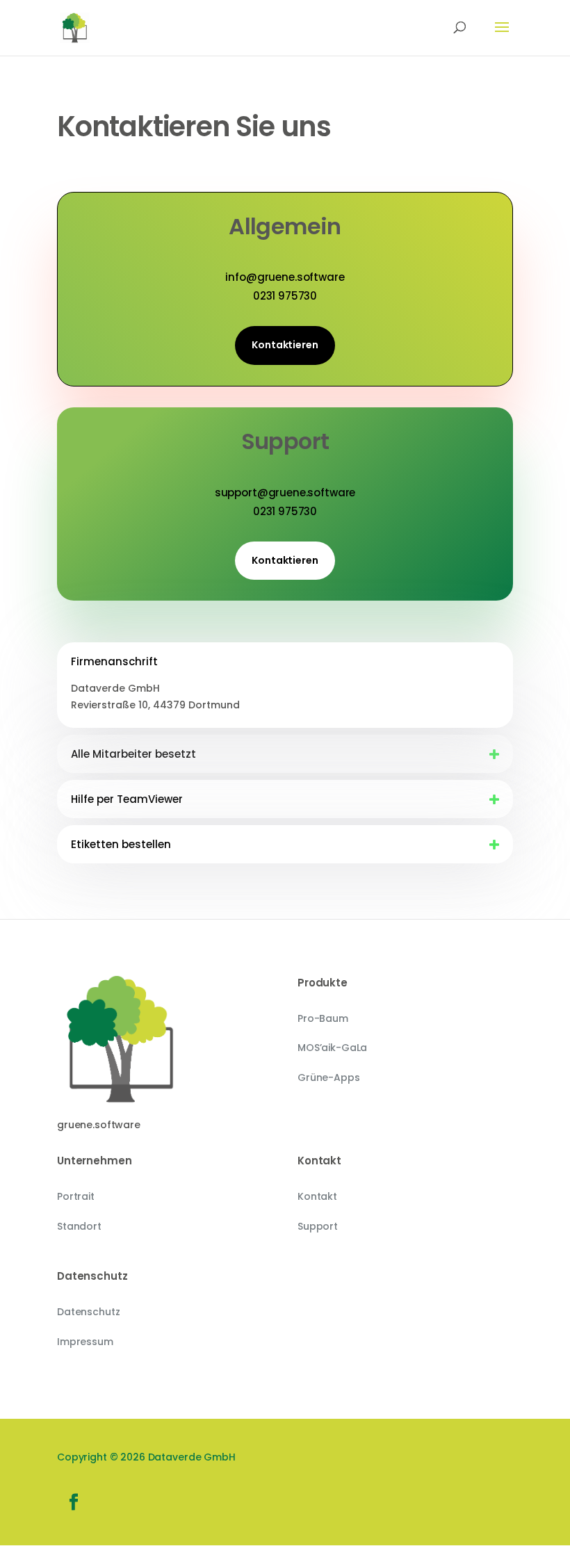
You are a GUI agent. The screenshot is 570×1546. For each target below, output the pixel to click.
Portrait (76, 1196)
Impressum (85, 1342)
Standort (79, 1226)
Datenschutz (88, 1312)
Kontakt (317, 1196)
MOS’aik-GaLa (332, 1048)
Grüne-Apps (329, 1077)
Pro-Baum (323, 1018)
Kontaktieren (285, 345)
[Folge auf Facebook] (73, 1502)
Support (318, 1226)
